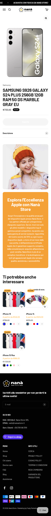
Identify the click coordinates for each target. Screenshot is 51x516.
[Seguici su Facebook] (4, 488)
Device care (8, 465)
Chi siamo (7, 460)
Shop (5, 456)
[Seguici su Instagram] (11, 488)
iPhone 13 (7, 314)
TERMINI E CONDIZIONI (37, 465)
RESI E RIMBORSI (35, 470)
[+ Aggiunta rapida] (21, 306)
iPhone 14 (30, 314)
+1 (18, 365)
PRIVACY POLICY (35, 456)
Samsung (7, 85)
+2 (18, 324)
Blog (5, 474)
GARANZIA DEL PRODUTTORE (34, 476)
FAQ (4, 470)
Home (5, 451)
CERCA (31, 451)
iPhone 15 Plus (9, 355)
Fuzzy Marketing (32, 508)
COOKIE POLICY (34, 460)
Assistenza (7, 479)
